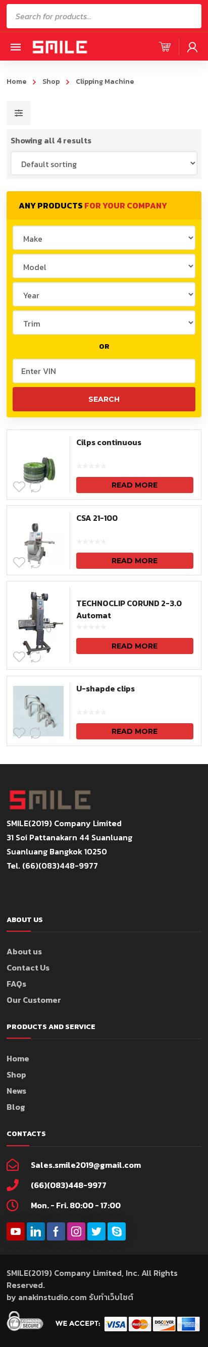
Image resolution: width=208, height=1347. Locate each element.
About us (24, 951)
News (16, 1091)
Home (16, 81)
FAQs (16, 984)
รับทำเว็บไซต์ (111, 1297)
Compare (35, 487)
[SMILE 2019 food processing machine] (59, 46)
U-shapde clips (105, 688)
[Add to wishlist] (19, 487)
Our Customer (34, 1000)
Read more (135, 485)
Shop (51, 81)
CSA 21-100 (97, 518)
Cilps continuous (108, 442)
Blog (16, 1107)
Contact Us (28, 967)
